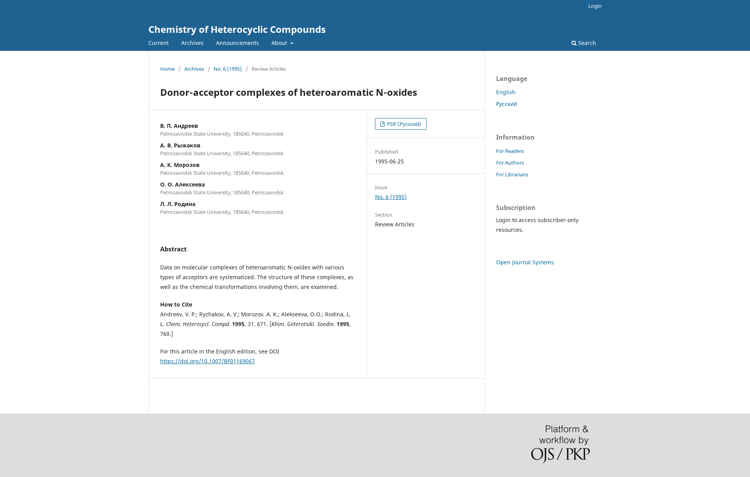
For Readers (510, 150)
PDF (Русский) (403, 123)
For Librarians (512, 174)
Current (158, 43)
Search (586, 43)
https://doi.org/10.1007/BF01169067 (207, 361)
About (280, 43)
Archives (192, 43)
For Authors (510, 162)
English (506, 92)
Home (167, 68)
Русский (506, 104)
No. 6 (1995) (228, 68)
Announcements (237, 43)
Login (595, 5)
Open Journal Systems (525, 262)
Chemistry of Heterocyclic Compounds (237, 29)
